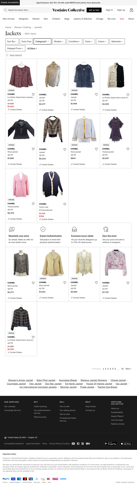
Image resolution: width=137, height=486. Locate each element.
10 (122, 368)
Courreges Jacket (16, 383)
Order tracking (40, 406)
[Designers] (30, 19)
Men (46, 18)
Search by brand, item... (18, 10)
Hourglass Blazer (68, 380)
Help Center (90, 406)
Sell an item (94, 10)
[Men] (50, 19)
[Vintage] (105, 19)
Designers (23, 18)
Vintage (99, 18)
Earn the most (109, 235)
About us (115, 408)
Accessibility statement (14, 443)
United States (27, 482)
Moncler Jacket (68, 387)
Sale (122, 18)
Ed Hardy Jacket (74, 383)
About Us (132, 18)
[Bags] (71, 19)
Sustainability (117, 412)
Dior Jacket (35, 383)
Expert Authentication (51, 235)
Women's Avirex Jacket (20, 380)
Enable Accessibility (10, 2)
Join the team (117, 420)
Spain (44, 482)
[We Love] (118, 19)
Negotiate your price (19, 235)
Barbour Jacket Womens (94, 380)
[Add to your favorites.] (33, 94)
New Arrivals (8, 18)
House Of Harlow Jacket (99, 383)
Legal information (33, 443)
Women (36, 18)
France (5, 482)
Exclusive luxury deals (82, 235)
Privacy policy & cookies (59, 443)
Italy (49, 482)
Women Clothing (22, 27)
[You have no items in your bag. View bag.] (131, 10)
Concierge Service (12, 410)
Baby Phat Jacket (46, 380)
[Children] (62, 19)
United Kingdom (15, 482)
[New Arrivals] (17, 19)
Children (56, 18)
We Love (112, 18)
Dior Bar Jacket (53, 383)
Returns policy (40, 417)
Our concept (9, 406)
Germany (37, 482)
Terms (44, 443)
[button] (131, 10)
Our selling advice (67, 410)
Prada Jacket (87, 387)
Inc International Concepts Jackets (38, 387)
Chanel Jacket (118, 380)
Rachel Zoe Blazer (107, 387)
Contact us (90, 410)
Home (8, 27)
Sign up (121, 10)
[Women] (42, 19)
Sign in (109, 10)
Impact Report (117, 416)
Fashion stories (117, 424)
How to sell (64, 406)
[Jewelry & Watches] (94, 19)
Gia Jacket (121, 383)
